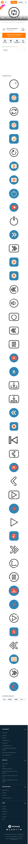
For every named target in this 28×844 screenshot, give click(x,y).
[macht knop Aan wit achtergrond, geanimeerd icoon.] (13, 193)
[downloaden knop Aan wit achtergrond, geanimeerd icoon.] (13, 384)
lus (4, 698)
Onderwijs (4, 742)
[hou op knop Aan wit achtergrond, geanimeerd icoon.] (13, 425)
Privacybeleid (19, 838)
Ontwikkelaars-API (6, 745)
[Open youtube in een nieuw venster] (20, 829)
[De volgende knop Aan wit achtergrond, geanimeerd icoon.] (13, 165)
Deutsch (4, 813)
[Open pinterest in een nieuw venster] (13, 829)
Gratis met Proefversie (14, 35)
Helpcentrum (5, 789)
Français (4, 816)
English (4, 805)
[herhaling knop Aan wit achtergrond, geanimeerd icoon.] (13, 124)
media (9, 698)
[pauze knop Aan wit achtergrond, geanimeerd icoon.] (13, 343)
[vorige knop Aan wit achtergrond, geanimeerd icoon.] (13, 288)
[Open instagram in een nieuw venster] (8, 829)
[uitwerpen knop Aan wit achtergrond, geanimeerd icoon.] (13, 275)
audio (16, 698)
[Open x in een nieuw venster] (18, 829)
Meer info (6, 49)
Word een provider (6, 797)
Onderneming (5, 739)
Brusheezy (4, 732)
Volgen (23, 30)
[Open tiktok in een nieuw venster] (15, 829)
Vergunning (5, 763)
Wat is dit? (15, 46)
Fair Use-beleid (13, 839)
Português (4, 811)
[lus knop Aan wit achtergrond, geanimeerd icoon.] (13, 83)
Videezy (4, 737)
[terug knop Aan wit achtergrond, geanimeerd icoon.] (13, 330)
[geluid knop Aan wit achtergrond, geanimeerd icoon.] (13, 302)
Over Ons (4, 794)
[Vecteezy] (2, 2)
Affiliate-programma (7, 768)
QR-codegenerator (6, 754)
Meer (3, 818)
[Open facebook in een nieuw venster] (6, 829)
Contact (4, 792)
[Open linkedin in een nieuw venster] (11, 829)
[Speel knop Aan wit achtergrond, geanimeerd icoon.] (13, 206)
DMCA (3, 765)
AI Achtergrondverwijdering (9, 752)
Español (4, 808)
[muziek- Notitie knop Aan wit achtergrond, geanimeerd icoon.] (13, 535)
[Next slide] (22, 699)
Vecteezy (4, 734)
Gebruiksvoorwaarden (10, 838)
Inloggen (21, 2)
